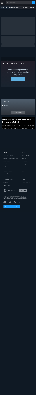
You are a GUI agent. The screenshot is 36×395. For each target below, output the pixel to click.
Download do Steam (27, 174)
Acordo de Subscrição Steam (11, 158)
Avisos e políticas (7, 179)
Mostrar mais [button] (18, 112)
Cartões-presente (8, 166)
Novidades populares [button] (13, 101)
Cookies (5, 182)
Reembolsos (6, 185)
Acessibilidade (7, 176)
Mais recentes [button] (24, 101)
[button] (4, 7)
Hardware (24, 161)
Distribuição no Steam (9, 164)
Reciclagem (25, 164)
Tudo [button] (4, 101)
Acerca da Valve (26, 155)
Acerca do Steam (8, 155)
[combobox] (19, 2)
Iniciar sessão (18, 79)
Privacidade (6, 174)
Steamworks (6, 161)
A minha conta (26, 182)
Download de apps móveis (12, 206)
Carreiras (24, 158)
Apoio (23, 179)
